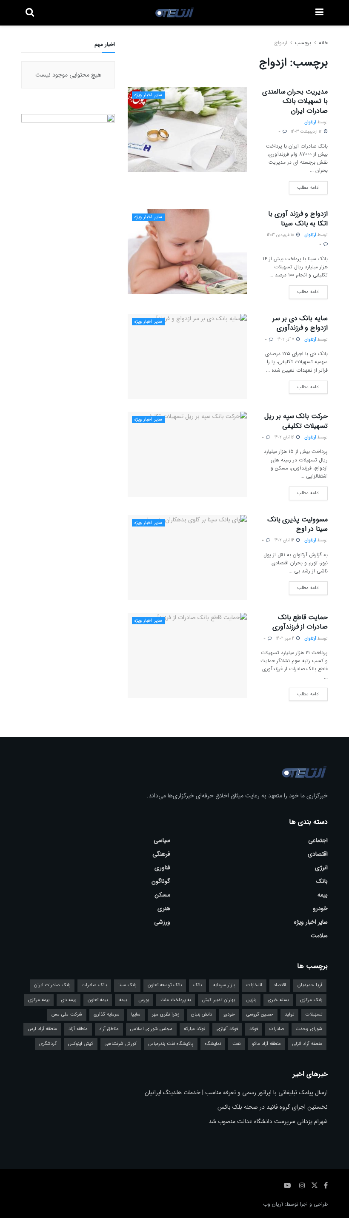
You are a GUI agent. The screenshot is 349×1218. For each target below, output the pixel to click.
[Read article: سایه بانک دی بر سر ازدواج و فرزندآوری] (187, 356)
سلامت (319, 935)
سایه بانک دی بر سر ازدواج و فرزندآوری (300, 323)
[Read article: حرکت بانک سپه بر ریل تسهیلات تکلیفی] (187, 454)
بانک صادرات (94, 985)
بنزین (251, 1000)
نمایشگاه (213, 1043)
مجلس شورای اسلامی (151, 1029)
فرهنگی (161, 854)
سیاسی (162, 840)
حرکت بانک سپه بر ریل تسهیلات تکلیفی (296, 421)
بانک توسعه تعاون (165, 985)
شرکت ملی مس (66, 1014)
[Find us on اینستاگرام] (302, 1186)
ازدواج (280, 43)
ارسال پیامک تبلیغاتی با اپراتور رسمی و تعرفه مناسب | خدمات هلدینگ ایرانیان (236, 1092)
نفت (236, 1043)
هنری (163, 908)
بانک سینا (127, 985)
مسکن (162, 894)
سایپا (135, 1014)
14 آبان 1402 (285, 540)
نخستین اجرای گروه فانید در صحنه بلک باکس (272, 1107)
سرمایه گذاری (107, 1014)
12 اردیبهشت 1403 (307, 131)
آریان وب (273, 1204)
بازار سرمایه (224, 985)
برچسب (303, 43)
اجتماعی (318, 840)
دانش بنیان (201, 1014)
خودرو (320, 908)
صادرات (276, 1029)
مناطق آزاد (109, 1029)
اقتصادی (318, 854)
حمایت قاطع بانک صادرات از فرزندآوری (300, 622)
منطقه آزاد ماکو (266, 1043)
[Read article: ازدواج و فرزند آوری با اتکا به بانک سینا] (187, 251)
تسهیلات (314, 1014)
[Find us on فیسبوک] (326, 1186)
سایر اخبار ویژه (148, 95)
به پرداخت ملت (175, 1000)
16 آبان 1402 (285, 437)
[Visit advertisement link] (68, 153)
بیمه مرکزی (38, 1000)
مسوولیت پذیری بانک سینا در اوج (297, 524)
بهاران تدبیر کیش (218, 1000)
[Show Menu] (319, 13)
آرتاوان (310, 122)
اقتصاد (280, 985)
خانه (322, 43)
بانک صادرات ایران (52, 985)
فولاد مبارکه (194, 1029)
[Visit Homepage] (174, 12)
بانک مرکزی (311, 1000)
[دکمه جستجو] (30, 13)
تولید (289, 1014)
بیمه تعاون (98, 1000)
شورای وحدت (309, 1029)
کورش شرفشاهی (121, 1043)
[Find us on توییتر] (314, 1186)
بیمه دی (68, 1000)
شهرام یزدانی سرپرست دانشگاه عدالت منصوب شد (268, 1121)
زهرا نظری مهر (166, 1014)
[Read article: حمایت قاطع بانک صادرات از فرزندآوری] (187, 655)
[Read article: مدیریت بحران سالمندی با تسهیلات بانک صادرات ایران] (187, 129)
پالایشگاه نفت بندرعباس (170, 1043)
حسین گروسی (259, 1014)
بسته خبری (278, 1000)
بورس (143, 1000)
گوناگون (161, 881)
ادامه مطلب (304, 186)
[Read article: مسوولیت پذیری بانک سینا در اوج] (187, 557)
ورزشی (162, 922)
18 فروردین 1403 (281, 235)
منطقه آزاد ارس (42, 1029)
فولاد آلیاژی (227, 1029)
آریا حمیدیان (310, 985)
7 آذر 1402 (286, 339)
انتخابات (254, 985)
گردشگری (48, 1043)
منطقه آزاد (78, 1029)
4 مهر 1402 (285, 638)
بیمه (323, 894)
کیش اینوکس (80, 1043)
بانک (322, 881)
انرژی (321, 867)
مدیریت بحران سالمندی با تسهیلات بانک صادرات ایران (295, 101)
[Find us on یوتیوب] (287, 1186)
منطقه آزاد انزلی (307, 1043)
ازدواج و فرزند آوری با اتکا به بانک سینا (298, 218)
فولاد (253, 1029)
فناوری (162, 867)
